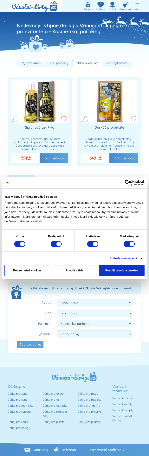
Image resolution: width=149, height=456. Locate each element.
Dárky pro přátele (88, 422)
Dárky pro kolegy (19, 428)
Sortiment (44, 323)
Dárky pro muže (87, 393)
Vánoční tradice (122, 398)
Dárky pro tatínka (88, 405)
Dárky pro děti (51, 399)
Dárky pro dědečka (55, 405)
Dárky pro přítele (53, 422)
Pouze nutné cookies (27, 270)
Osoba (46, 303)
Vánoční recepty (122, 410)
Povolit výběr (74, 270)
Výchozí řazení (31, 63)
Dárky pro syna (18, 399)
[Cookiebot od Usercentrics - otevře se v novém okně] (128, 183)
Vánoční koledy (122, 404)
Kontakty (40, 450)
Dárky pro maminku (20, 405)
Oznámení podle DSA (107, 450)
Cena (47, 313)
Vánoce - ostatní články (123, 418)
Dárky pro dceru (53, 393)
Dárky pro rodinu (18, 422)
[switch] (56, 244)
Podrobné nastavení (123, 258)
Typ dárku (44, 334)
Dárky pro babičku (89, 399)
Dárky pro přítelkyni (90, 411)
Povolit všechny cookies (121, 270)
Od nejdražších (117, 63)
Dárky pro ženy (17, 393)
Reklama (69, 450)
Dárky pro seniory (19, 411)
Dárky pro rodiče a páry (54, 414)
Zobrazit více (54, 158)
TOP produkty (59, 63)
